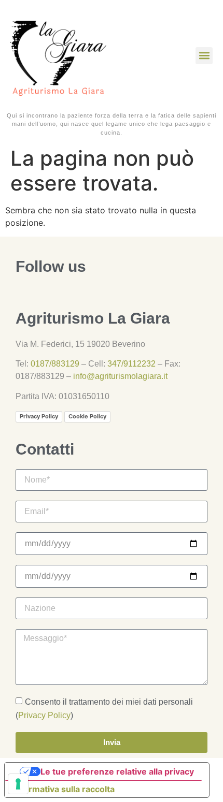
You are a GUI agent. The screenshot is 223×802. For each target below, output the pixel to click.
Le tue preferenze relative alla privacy (117, 771)
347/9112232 (131, 363)
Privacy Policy (39, 416)
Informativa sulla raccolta (64, 789)
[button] (204, 55)
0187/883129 (55, 363)
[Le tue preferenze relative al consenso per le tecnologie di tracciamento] (18, 784)
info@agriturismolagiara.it (120, 376)
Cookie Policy (87, 416)
